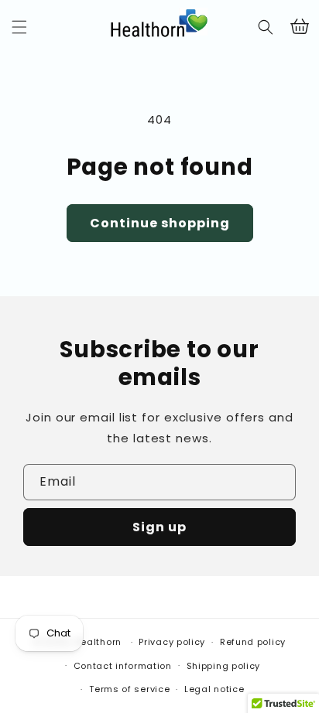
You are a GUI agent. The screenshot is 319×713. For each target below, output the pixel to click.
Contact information (123, 666)
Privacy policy (172, 642)
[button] (19, 27)
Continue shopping (160, 223)
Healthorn (98, 642)
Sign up (159, 527)
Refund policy (253, 642)
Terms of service (129, 689)
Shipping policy (224, 666)
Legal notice (214, 689)
